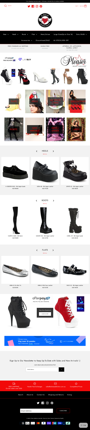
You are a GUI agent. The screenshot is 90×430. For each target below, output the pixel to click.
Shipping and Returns (56, 395)
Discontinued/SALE (43, 40)
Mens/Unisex (45, 34)
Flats (34, 34)
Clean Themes (51, 418)
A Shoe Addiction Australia (36, 418)
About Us (30, 395)
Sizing (69, 395)
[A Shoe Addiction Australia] (45, 13)
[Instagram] (37, 6)
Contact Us (41, 395)
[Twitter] (29, 6)
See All (45, 154)
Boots (25, 34)
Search (20, 395)
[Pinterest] (41, 6)
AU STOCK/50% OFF (61, 40)
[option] (45, 69)
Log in (76, 6)
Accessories (26, 40)
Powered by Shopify (59, 418)
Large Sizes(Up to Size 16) (63, 34)
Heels (15, 34)
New (6, 34)
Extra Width (81, 34)
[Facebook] (33, 6)
